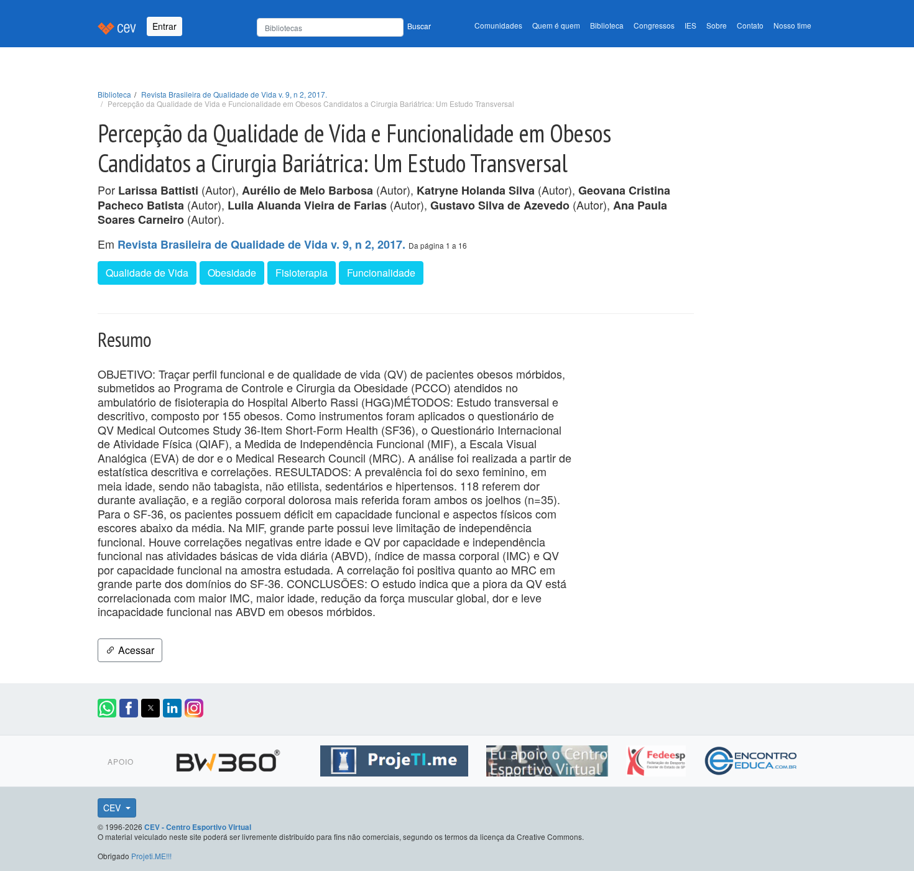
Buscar (419, 26)
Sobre (716, 25)
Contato (750, 25)
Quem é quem (556, 25)
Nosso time (792, 25)
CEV (113, 807)
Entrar (164, 26)
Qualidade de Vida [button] (147, 272)
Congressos (654, 25)
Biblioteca (607, 25)
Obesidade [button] (232, 272)
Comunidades (498, 25)
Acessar (135, 650)
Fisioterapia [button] (301, 272)
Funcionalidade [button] (381, 272)
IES (690, 25)
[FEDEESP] (657, 759)
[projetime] (396, 759)
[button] (107, 708)
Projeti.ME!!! (151, 855)
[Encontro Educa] (751, 759)
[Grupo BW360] (230, 759)
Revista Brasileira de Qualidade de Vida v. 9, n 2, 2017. (234, 94)
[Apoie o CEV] (549, 759)
